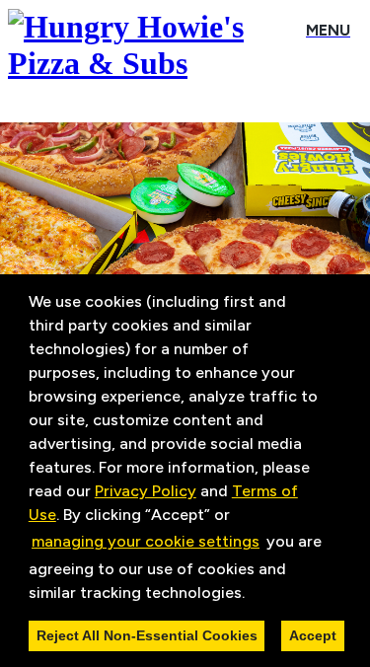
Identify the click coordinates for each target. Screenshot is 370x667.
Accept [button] (312, 635)
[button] (252, 594)
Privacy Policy (145, 491)
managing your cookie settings (145, 541)
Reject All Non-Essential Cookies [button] (147, 635)
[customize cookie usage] (263, 597)
